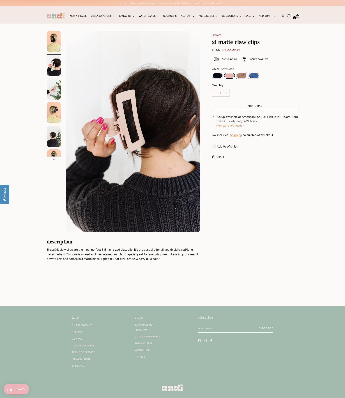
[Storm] (254, 76)
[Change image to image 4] (54, 112)
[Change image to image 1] (54, 41)
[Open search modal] (274, 16)
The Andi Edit (143, 343)
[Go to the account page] (281, 16)
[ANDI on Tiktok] (211, 341)
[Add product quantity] (215, 92)
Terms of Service (83, 352)
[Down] (54, 159)
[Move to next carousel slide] (295, 294)
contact (78, 338)
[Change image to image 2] (54, 65)
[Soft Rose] (229, 76)
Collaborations (83, 345)
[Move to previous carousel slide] (287, 294)
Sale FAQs (78, 365)
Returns (77, 332)
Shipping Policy (82, 325)
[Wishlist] (289, 16)
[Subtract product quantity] (226, 92)
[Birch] (241, 76)
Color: (223, 69)
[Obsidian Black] (217, 76)
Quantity (218, 85)
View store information (230, 125)
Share (221, 156)
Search (140, 356)
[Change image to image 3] (54, 89)
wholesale (142, 350)
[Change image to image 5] (54, 136)
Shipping (236, 135)
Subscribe (266, 328)
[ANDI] (56, 16)
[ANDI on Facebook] (200, 341)
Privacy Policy (81, 359)
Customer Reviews (147, 336)
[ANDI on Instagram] (205, 341)
